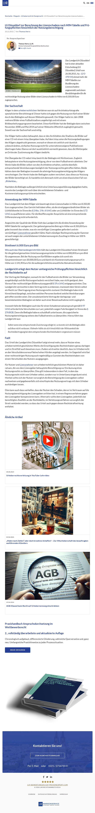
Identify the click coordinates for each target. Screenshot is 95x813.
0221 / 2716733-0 (58, 765)
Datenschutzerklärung (47, 794)
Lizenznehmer (24, 233)
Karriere (31, 794)
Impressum (64, 794)
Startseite (8, 16)
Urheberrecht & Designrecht (32, 16)
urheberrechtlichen (27, 110)
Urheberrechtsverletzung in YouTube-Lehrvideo (27, 475)
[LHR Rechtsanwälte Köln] (5, 3)
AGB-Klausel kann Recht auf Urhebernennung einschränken (32, 606)
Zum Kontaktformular (47, 755)
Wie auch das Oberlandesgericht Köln (23, 250)
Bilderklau (11, 181)
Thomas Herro (24, 31)
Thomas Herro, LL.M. (26, 44)
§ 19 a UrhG (58, 283)
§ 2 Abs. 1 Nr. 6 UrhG (42, 210)
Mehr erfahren (17, 650)
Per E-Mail (33, 765)
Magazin (16, 16)
